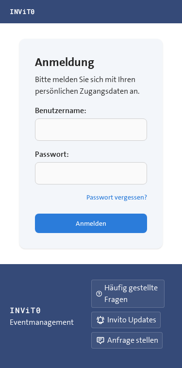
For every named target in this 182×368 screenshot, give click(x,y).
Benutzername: (60, 110)
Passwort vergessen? (116, 197)
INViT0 (22, 11)
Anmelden (91, 223)
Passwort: (52, 154)
